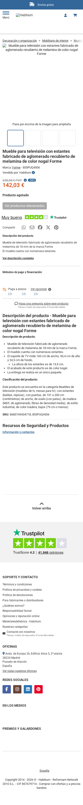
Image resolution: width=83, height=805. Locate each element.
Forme (16, 167)
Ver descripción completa (18, 258)
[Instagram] (17, 689)
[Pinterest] (38, 689)
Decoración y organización (20, 40)
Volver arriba (41, 508)
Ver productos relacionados (24, 206)
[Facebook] (7, 689)
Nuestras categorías (15, 626)
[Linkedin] (28, 689)
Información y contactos (19, 432)
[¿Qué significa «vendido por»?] (33, 173)
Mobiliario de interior (55, 40)
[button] (41, 289)
